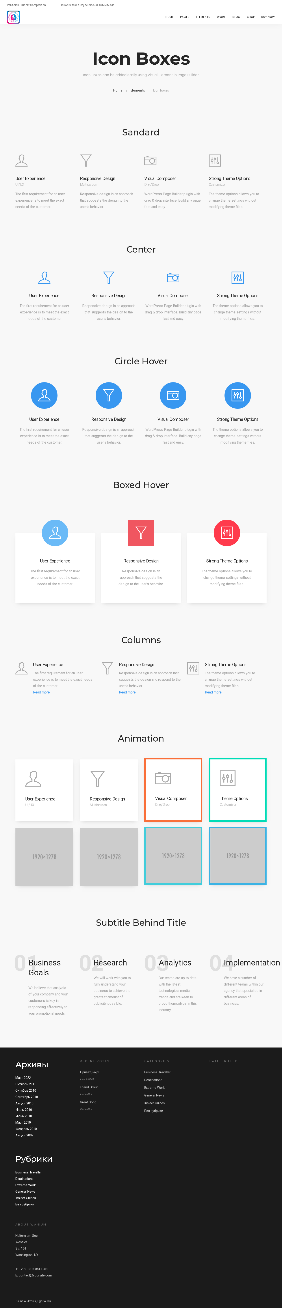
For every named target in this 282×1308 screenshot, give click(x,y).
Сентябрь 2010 (26, 1097)
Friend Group (89, 1087)
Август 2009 (24, 1135)
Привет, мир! (89, 1072)
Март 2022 (23, 1078)
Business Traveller (28, 1172)
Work (221, 17)
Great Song (88, 1102)
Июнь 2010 (23, 1116)
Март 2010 (23, 1122)
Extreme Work (25, 1185)
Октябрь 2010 (25, 1090)
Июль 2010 (23, 1110)
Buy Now (268, 17)
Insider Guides (25, 1198)
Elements (203, 17)
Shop (251, 17)
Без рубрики (24, 1204)
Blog (236, 17)
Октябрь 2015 (25, 1084)
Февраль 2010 (26, 1129)
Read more (41, 692)
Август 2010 (24, 1103)
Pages (185, 17)
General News (25, 1192)
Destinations (24, 1179)
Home (169, 17)
